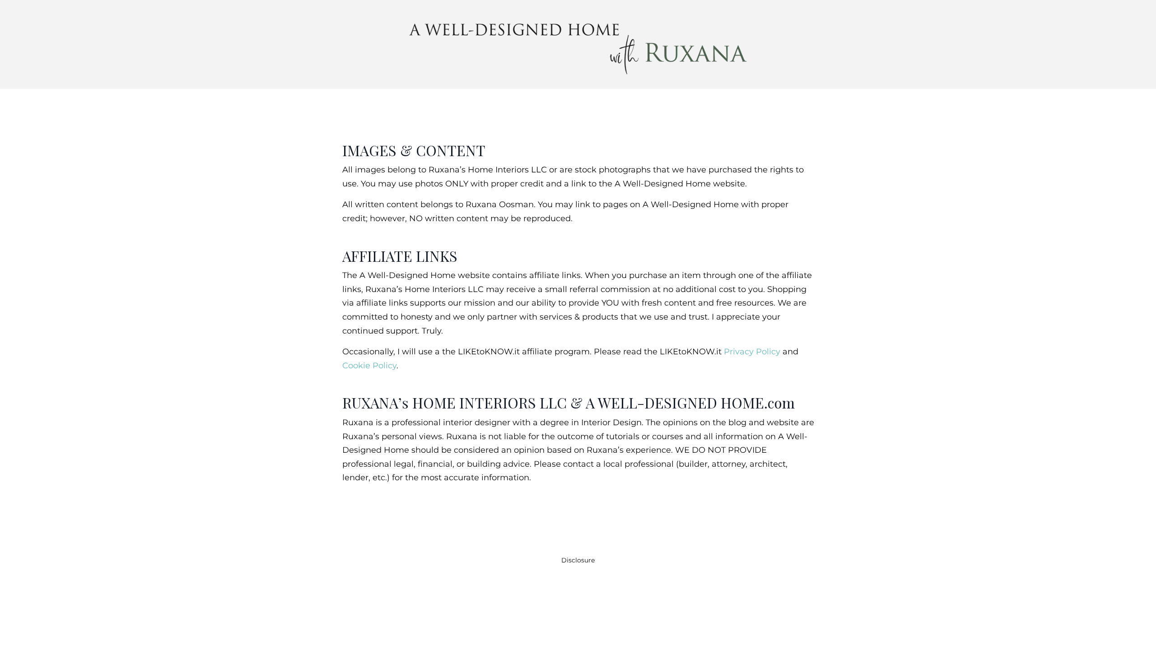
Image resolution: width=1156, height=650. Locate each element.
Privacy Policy (752, 352)
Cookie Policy (369, 366)
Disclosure (578, 560)
